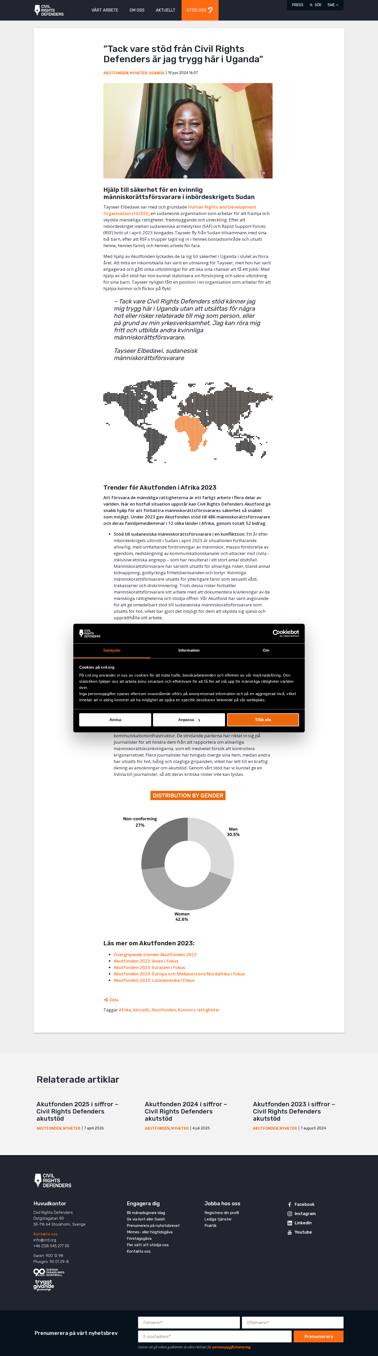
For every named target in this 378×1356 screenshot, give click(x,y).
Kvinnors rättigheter (199, 1010)
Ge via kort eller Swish (146, 1219)
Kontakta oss (45, 1234)
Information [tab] (189, 650)
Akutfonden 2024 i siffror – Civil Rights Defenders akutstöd (186, 1111)
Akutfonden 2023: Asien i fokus (146, 961)
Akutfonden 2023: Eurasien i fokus (149, 967)
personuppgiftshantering (231, 1347)
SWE (331, 5)
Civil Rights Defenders (49, 10)
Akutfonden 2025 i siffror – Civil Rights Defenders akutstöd (78, 1111)
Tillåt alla (263, 719)
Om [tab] (266, 650)
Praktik (210, 1225)
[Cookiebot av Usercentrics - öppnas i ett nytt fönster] (276, 633)
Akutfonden (115, 73)
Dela (114, 1000)
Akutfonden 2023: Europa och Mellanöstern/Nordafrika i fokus (179, 974)
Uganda (156, 73)
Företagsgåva (139, 1238)
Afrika (125, 1010)
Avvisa (115, 719)
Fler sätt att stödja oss (148, 1245)
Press (297, 5)
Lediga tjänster (218, 1219)
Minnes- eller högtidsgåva (150, 1232)
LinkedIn (303, 1222)
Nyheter (138, 73)
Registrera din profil (221, 1212)
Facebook (304, 1204)
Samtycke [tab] (112, 650)
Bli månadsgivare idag (146, 1212)
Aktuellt (141, 1010)
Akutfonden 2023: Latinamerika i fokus (154, 980)
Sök (318, 5)
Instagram (305, 1213)
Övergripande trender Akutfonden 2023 (155, 954)
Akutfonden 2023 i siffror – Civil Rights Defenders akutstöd (294, 1111)
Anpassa (186, 719)
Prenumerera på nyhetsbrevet (153, 1225)
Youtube (303, 1232)
